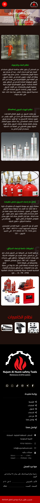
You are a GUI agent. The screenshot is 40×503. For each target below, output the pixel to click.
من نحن (31, 416)
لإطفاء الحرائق (12, 262)
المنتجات (31, 405)
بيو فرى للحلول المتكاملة (10, 499)
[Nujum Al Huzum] (34, 5)
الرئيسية (31, 401)
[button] (32, 385)
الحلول (31, 409)
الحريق (13, 218)
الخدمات (31, 412)
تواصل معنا (30, 419)
